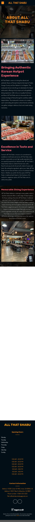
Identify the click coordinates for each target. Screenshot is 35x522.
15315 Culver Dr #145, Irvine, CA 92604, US (20, 489)
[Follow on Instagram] (20, 501)
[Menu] (2, 3)
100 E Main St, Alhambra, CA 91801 (20, 491)
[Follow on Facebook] (15, 501)
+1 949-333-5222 (22, 494)
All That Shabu (17, 3)
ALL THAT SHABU (17, 425)
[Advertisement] (17, 343)
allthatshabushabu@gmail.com (19, 496)
